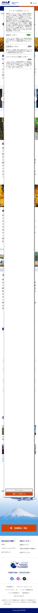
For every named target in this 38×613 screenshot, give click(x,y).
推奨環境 (25, 593)
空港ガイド (23, 545)
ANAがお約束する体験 (27, 548)
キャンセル (19, 490)
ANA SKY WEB (18, 596)
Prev (3, 98)
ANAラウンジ (24, 552)
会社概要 (9, 587)
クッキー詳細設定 (25, 590)
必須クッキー (11, 35)
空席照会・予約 (20, 528)
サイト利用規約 (13, 593)
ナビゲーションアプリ (9, 548)
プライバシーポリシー (23, 587)
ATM (3, 545)
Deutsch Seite (24, 572)
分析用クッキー (12, 46)
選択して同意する (19, 494)
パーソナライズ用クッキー (17, 57)
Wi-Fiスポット (6, 552)
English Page (12, 572)
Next (34, 98)
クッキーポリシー (10, 590)
